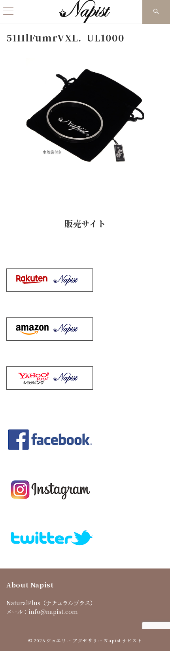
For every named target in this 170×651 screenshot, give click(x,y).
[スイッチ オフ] (156, 12)
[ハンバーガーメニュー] (8, 12)
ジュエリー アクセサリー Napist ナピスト (94, 640)
